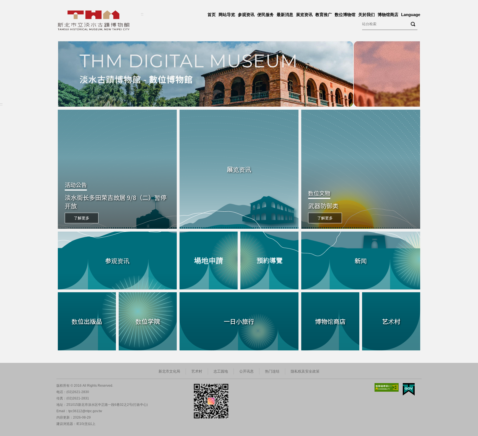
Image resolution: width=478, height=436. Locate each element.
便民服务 (265, 14)
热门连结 (272, 371)
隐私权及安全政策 (305, 371)
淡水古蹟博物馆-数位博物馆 (85, 43)
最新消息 (285, 14)
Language (410, 14)
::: (142, 14)
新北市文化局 (169, 371)
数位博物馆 (345, 14)
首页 (211, 14)
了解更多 (81, 218)
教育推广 (323, 14)
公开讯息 (246, 371)
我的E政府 (409, 389)
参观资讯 (246, 14)
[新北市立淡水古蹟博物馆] (99, 20)
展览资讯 (304, 14)
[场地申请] (209, 261)
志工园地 (221, 371)
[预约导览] (269, 261)
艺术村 (196, 371)
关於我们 (366, 14)
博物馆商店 (388, 14)
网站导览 (227, 14)
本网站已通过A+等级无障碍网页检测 (387, 387)
